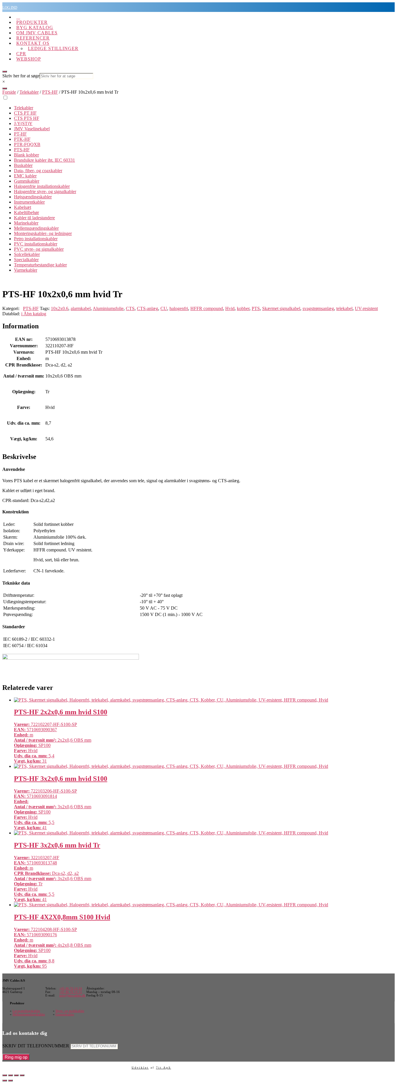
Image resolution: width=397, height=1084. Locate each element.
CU (163, 308)
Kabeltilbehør (26, 212)
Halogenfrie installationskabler (42, 186)
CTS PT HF (25, 113)
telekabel (344, 308)
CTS (130, 308)
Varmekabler (25, 270)
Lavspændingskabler (26, 1010)
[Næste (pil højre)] (10, 1080)
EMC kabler (25, 175)
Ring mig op (16, 1057)
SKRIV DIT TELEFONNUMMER (35, 1045)
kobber (243, 308)
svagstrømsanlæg (318, 308)
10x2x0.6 (59, 308)
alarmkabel (81, 308)
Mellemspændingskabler (36, 228)
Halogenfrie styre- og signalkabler (45, 191)
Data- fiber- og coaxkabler (38, 170)
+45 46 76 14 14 (70, 988)
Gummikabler (26, 181)
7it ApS (163, 1067)
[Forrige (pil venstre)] (4, 1080)
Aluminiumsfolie (108, 308)
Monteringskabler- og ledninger (43, 233)
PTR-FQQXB (27, 144)
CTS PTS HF (26, 118)
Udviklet (140, 1067)
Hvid (230, 308)
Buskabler (23, 165)
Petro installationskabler (36, 238)
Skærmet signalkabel (281, 308)
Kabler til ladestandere (34, 217)
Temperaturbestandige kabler (40, 264)
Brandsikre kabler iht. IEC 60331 (44, 160)
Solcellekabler (27, 254)
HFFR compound (206, 308)
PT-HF (20, 133)
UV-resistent (366, 308)
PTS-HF (50, 92)
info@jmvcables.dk (72, 995)
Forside (9, 92)
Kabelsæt (22, 207)
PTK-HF (22, 139)
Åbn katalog (33, 313)
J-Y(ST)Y (23, 123)
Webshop (28, 58)
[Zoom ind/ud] (4, 1075)
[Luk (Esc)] (22, 1075)
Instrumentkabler (29, 202)
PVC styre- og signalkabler (39, 249)
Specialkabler (26, 259)
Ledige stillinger (53, 48)
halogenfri (178, 308)
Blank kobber (26, 154)
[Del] (16, 1075)
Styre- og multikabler (70, 1010)
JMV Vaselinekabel (32, 128)
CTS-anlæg (147, 308)
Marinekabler (26, 222)
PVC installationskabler (35, 243)
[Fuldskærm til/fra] (10, 1075)
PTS (256, 308)
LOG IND (9, 7)
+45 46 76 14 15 (70, 992)
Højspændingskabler (33, 196)
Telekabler (29, 92)
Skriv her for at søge (21, 75)
